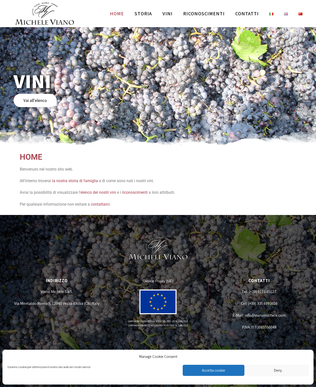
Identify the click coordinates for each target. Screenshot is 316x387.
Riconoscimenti (204, 13)
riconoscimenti (135, 192)
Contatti (247, 13)
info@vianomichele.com (265, 315)
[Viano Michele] (44, 13)
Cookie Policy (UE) (158, 281)
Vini (167, 13)
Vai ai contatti (36, 100)
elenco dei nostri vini (98, 192)
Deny (278, 370)
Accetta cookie (213, 370)
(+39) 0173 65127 (262, 291)
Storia (143, 13)
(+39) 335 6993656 (262, 303)
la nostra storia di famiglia (75, 180)
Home (117, 13)
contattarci (100, 204)
